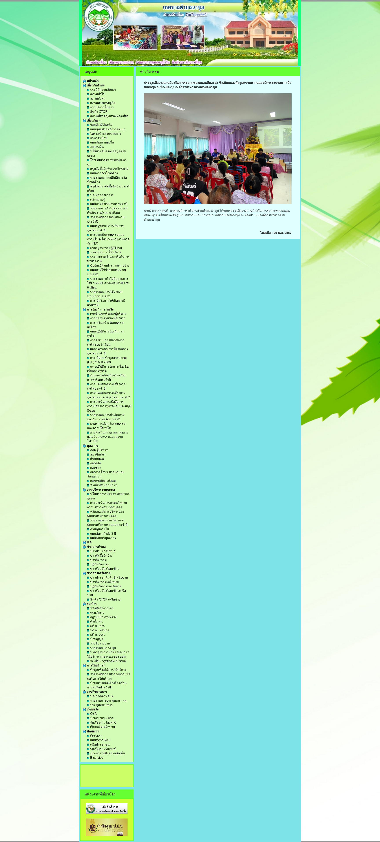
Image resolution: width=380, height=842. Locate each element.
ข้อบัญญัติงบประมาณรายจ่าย (109, 265)
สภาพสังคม (97, 98)
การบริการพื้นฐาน (101, 107)
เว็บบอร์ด (92, 709)
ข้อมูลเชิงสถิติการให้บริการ (107, 669)
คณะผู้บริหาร (98, 450)
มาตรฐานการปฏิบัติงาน (105, 247)
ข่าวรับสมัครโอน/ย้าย (104, 568)
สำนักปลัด (96, 458)
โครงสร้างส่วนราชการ (105, 133)
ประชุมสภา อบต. (101, 704)
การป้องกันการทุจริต (100, 309)
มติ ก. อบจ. (97, 625)
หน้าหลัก (92, 80)
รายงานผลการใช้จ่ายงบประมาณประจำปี (104, 293)
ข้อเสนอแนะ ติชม (101, 718)
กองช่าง (95, 467)
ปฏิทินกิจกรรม (99, 564)
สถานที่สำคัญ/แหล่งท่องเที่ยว (108, 116)
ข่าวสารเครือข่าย (98, 573)
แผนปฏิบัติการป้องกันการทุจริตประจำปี (105, 227)
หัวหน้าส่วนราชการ (103, 485)
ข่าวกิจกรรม (98, 559)
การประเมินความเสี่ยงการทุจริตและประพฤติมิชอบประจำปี (108, 394)
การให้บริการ (95, 665)
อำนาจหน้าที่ (98, 138)
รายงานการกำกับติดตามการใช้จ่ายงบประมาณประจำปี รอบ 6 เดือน (108, 282)
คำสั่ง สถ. (96, 621)
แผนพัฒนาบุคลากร (102, 537)
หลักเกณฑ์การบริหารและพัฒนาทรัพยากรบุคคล (105, 513)
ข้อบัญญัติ (96, 639)
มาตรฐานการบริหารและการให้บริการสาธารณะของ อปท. (108, 654)
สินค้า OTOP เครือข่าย (105, 599)
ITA (89, 542)
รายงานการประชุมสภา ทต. (108, 700)
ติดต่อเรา (92, 731)
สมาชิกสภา (97, 454)
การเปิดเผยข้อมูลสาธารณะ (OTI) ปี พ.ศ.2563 (107, 359)
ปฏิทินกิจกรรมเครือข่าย (105, 586)
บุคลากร (92, 445)
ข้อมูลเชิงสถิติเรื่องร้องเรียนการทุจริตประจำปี (107, 377)
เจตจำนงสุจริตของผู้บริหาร (107, 313)
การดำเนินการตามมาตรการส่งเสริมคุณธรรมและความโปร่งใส (107, 436)
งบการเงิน (96, 146)
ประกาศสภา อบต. (101, 696)
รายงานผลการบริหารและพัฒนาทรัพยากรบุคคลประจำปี (107, 522)
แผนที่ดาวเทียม (99, 740)
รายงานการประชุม (102, 647)
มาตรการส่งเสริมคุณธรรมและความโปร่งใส (106, 425)
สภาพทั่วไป (97, 94)
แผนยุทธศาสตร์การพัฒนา (107, 129)
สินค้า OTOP (98, 111)
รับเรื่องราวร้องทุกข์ (102, 722)
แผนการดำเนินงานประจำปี (108, 203)
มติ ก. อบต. (97, 634)
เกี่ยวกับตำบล (95, 85)
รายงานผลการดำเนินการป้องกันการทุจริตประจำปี (105, 416)
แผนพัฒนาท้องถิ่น (101, 142)
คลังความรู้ (97, 199)
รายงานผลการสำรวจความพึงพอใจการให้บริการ (108, 676)
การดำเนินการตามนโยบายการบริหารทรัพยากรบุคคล (107, 504)
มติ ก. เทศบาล (99, 630)
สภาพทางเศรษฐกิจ (102, 102)
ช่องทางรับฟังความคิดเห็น (107, 753)
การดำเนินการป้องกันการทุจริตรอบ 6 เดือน (105, 342)
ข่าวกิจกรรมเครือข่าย (104, 581)
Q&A (93, 713)
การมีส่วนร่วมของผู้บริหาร (107, 318)
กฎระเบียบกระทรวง (103, 617)
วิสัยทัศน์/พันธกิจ (100, 124)
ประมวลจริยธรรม (101, 195)
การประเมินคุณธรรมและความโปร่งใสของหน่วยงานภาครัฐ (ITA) (108, 238)
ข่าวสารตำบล (96, 546)
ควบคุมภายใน (99, 529)
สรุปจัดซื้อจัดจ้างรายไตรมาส (109, 168)
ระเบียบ (91, 603)
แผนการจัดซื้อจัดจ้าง (103, 173)
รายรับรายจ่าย (99, 643)
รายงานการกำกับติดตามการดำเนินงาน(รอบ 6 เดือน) (107, 210)
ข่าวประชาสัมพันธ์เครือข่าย (108, 577)
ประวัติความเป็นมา (102, 89)
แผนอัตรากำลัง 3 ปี (102, 533)
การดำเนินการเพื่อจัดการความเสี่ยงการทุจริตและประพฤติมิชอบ (109, 405)
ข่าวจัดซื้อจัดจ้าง (100, 555)
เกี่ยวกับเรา (94, 120)
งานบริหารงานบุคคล (100, 489)
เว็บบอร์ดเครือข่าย (102, 726)
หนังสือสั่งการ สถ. (101, 608)
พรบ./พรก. (96, 612)
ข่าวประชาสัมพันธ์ (102, 551)
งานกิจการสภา (96, 691)
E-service (96, 757)
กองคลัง (95, 463)
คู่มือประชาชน (99, 744)
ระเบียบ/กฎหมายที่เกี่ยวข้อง (107, 661)
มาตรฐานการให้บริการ (105, 252)
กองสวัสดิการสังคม (102, 480)
